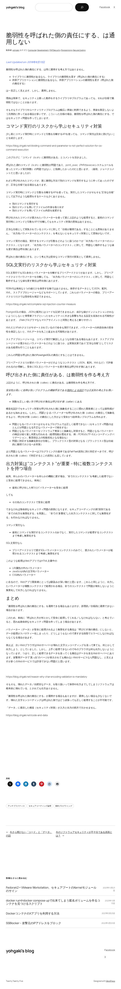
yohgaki (15, 50)
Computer (32, 50)
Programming (66, 50)
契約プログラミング (63, 806)
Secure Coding (79, 50)
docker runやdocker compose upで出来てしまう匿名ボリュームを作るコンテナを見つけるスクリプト (53, 902)
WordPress (110, 981)
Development (43, 50)
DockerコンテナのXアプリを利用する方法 (32, 913)
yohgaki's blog (15, 7)
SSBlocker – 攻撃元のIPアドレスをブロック (33, 923)
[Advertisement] (60, 751)
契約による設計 (75, 390)
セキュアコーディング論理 (40, 806)
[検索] (82, 7)
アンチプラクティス (16, 806)
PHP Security (54, 50)
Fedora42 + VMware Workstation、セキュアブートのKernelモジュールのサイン (51, 889)
